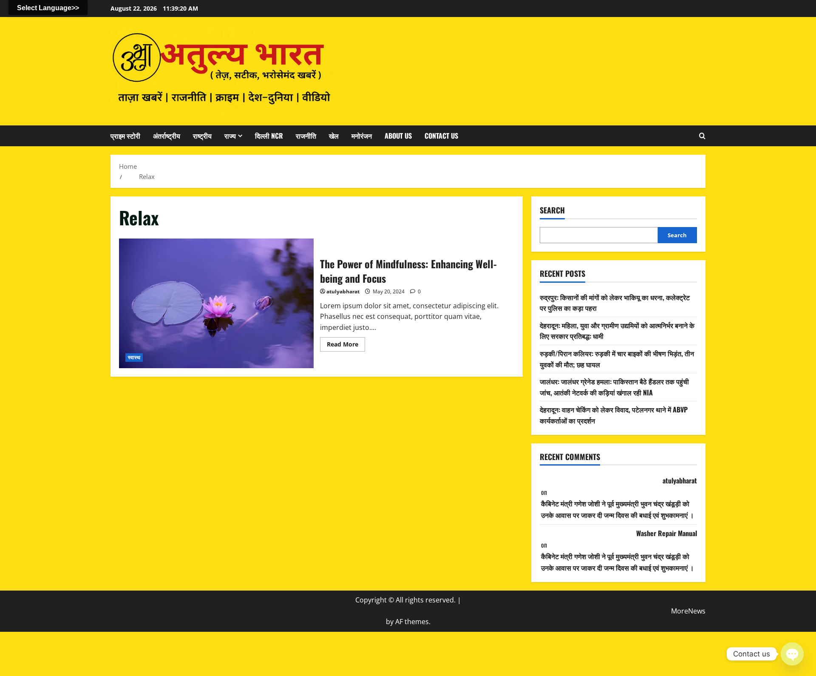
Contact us (441, 136)
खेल (334, 136)
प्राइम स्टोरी (125, 136)
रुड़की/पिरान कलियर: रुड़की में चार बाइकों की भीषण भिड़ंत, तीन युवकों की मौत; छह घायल (617, 358)
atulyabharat (343, 291)
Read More (346, 346)
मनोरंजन (361, 136)
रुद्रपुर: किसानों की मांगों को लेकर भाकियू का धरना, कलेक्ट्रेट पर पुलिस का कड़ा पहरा (615, 302)
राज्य (230, 136)
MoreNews (688, 611)
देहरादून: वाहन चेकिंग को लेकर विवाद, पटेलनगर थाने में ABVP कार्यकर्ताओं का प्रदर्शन (614, 415)
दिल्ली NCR (269, 136)
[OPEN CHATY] (792, 653)
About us (398, 136)
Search (552, 210)
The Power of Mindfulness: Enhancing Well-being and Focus (216, 303)
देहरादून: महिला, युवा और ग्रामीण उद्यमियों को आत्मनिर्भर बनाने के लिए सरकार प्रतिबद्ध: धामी (617, 330)
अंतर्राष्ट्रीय (166, 136)
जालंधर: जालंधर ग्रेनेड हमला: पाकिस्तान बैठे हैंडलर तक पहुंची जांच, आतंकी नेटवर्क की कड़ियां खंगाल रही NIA (614, 387)
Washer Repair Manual (666, 533)
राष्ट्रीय (202, 136)
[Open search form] (702, 136)
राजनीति (306, 136)
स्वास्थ (134, 357)
